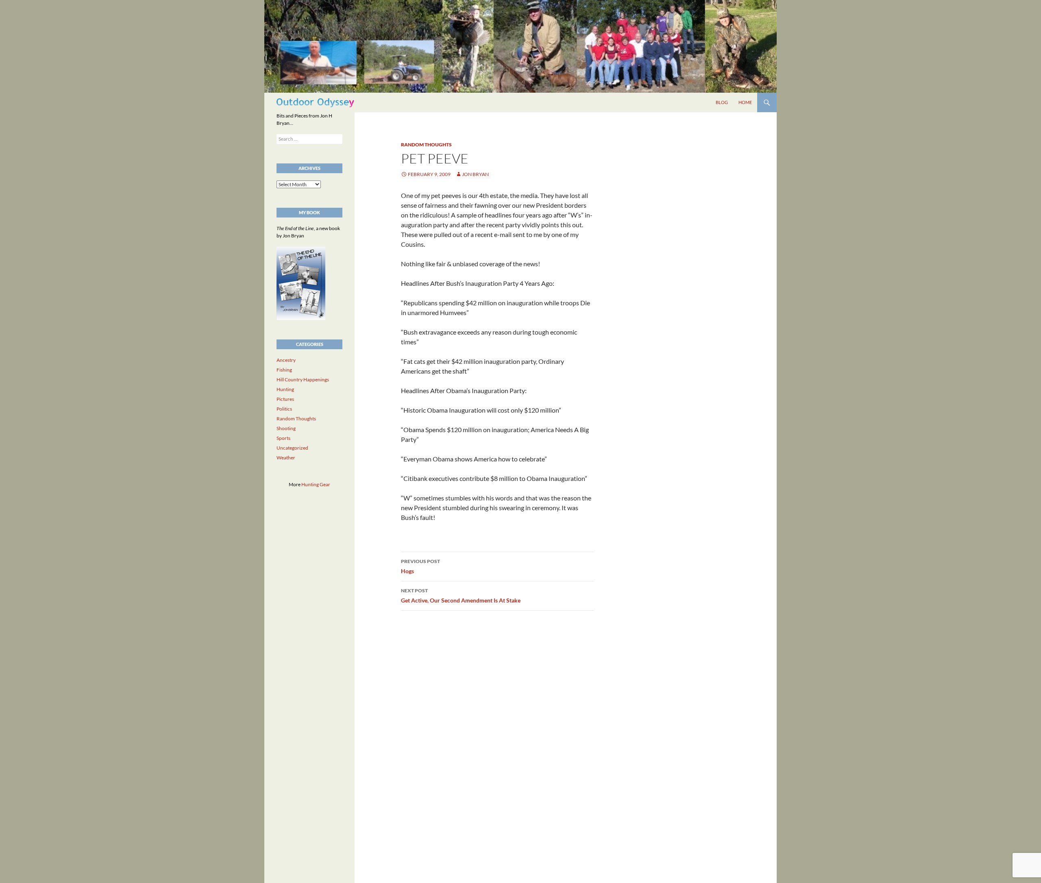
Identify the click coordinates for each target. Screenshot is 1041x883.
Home (745, 102)
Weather (286, 458)
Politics (284, 409)
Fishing (284, 370)
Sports (283, 438)
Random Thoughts (426, 144)
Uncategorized (292, 448)
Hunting (285, 389)
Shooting (286, 428)
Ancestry (286, 360)
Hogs (420, 566)
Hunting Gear (315, 484)
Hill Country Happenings (303, 379)
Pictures (285, 399)
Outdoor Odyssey (315, 102)
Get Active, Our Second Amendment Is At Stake (460, 595)
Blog (722, 102)
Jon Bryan (475, 174)
